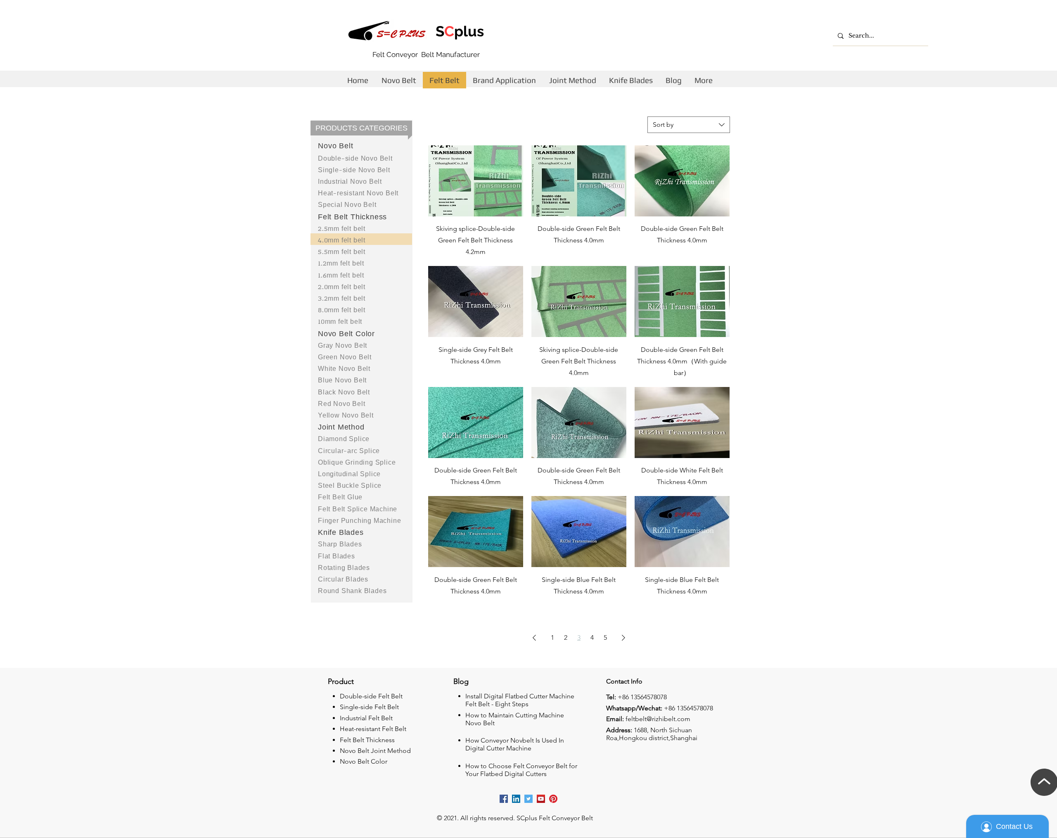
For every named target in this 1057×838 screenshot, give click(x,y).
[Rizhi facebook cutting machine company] (504, 799)
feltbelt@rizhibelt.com (658, 719)
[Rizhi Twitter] (528, 799)
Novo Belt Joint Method (375, 751)
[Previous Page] (534, 637)
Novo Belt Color (363, 761)
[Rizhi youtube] (541, 799)
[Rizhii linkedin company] (516, 799)
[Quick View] (475, 180)
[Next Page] (623, 637)
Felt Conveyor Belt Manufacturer (426, 54)
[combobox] (688, 124)
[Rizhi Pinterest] (553, 799)
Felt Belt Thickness (367, 740)
